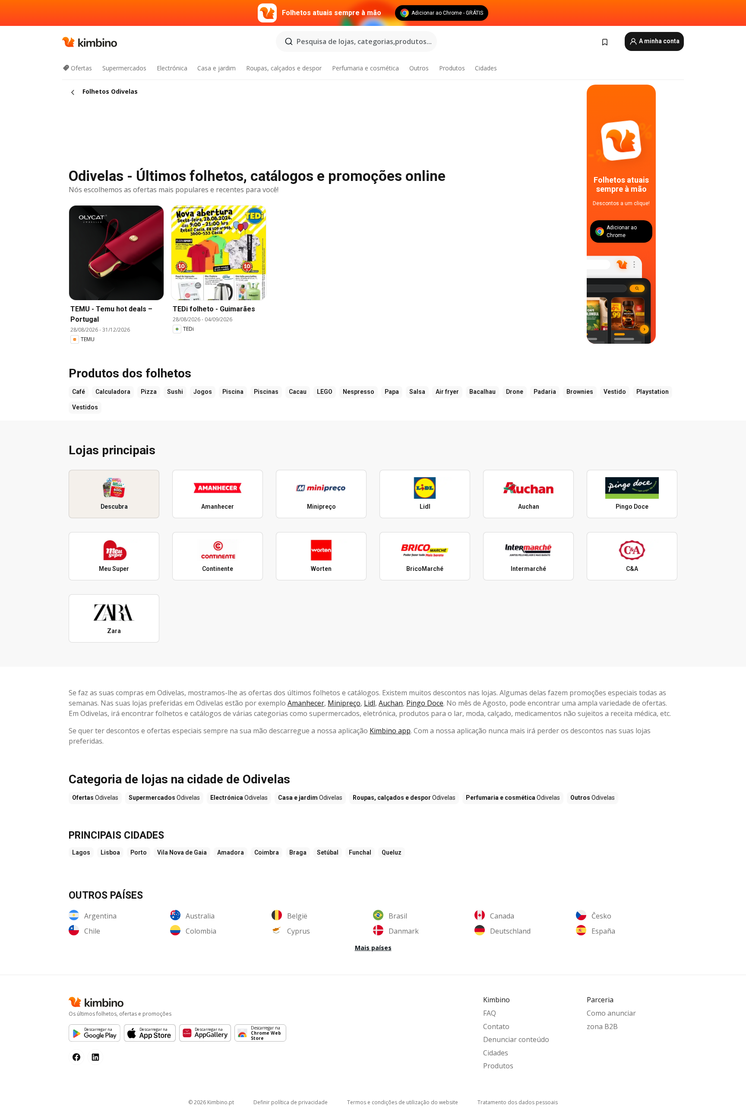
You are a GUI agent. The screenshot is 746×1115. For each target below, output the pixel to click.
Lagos (81, 852)
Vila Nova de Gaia (182, 852)
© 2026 (211, 1102)
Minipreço (344, 703)
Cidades (486, 68)
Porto (138, 852)
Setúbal (327, 852)
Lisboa (110, 852)
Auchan (391, 703)
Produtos (452, 68)
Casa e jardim (216, 68)
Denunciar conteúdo (516, 1039)
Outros (419, 68)
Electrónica (172, 68)
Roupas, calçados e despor (284, 68)
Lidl (369, 703)
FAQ (489, 1013)
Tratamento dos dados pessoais (517, 1102)
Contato (496, 1026)
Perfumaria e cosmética (365, 68)
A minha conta (659, 41)
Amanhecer (306, 703)
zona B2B (602, 1026)
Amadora (230, 852)
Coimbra (266, 852)
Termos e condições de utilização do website (402, 1102)
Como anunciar (611, 1013)
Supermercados (124, 68)
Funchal (360, 852)
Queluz (391, 852)
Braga (298, 852)
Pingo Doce (424, 703)
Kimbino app (390, 730)
